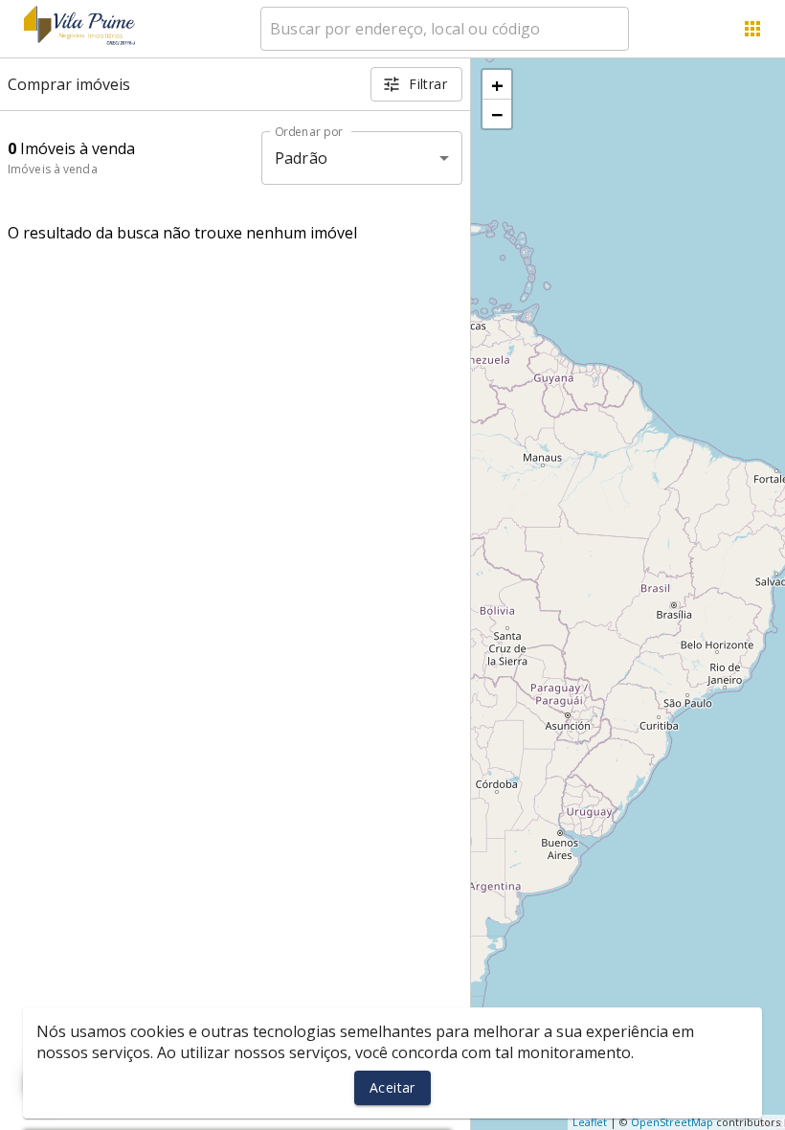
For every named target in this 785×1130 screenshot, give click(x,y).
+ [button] (497, 84)
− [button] (497, 114)
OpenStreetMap (672, 1122)
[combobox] (444, 29)
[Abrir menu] (752, 29)
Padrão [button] (301, 158)
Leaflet (589, 1122)
